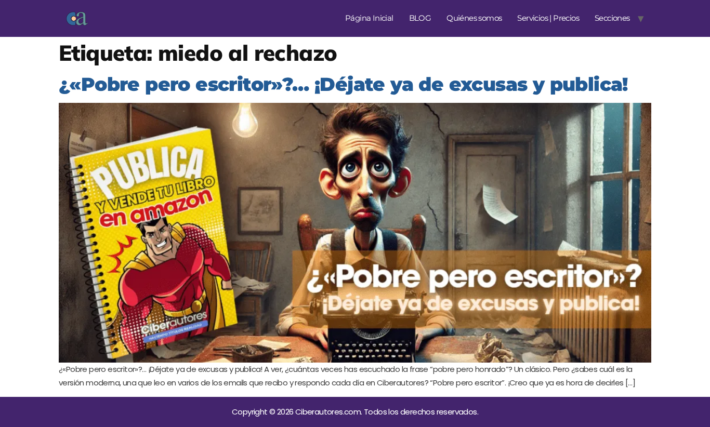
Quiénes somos (474, 18)
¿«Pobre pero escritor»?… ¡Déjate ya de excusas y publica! (343, 84)
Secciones (612, 18)
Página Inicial (369, 18)
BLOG (420, 18)
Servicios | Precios (548, 18)
